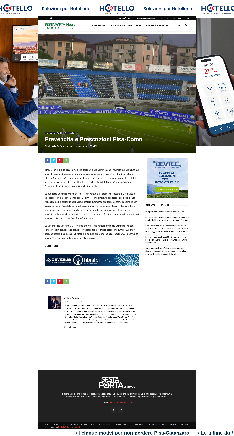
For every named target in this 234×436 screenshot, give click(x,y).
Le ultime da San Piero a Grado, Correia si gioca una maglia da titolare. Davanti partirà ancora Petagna (167, 218)
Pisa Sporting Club (121, 25)
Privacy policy (184, 424)
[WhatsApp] (66, 160)
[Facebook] (47, 18)
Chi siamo (164, 18)
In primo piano (50, 133)
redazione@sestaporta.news (122, 402)
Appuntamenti (99, 25)
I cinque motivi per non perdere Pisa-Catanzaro (165, 212)
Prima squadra (69, 133)
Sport (139, 25)
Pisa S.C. (60, 133)
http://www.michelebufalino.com (75, 302)
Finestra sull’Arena (157, 25)
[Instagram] (70, 327)
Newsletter (163, 424)
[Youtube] (51, 18)
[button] (186, 26)
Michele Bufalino (57, 146)
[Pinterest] (60, 160)
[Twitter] (53, 160)
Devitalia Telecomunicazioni (69, 427)
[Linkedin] (75, 327)
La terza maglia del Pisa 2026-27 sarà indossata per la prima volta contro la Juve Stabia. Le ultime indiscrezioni (166, 240)
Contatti (186, 18)
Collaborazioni (176, 18)
